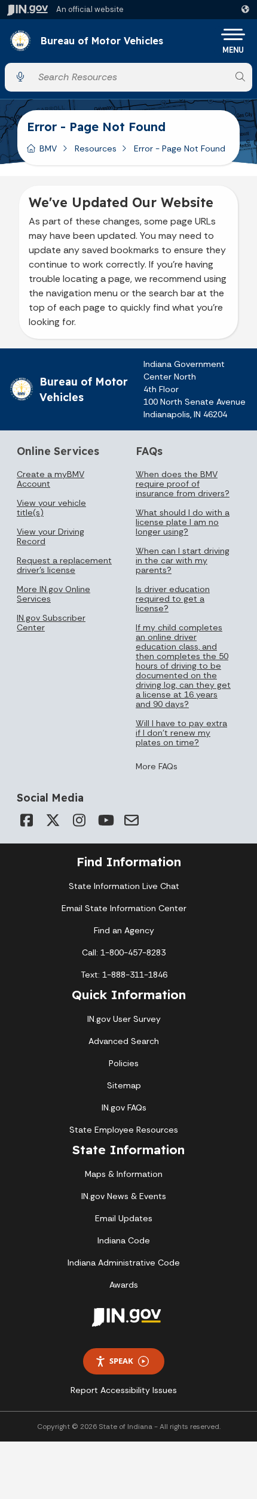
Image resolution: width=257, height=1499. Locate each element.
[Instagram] (78, 820)
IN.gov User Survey (124, 1019)
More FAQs (157, 766)
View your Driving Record (50, 536)
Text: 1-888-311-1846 (124, 974)
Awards (123, 1284)
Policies (124, 1063)
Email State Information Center (124, 908)
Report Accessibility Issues (124, 1390)
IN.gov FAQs (124, 1107)
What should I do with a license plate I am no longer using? (183, 522)
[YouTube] (105, 820)
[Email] (131, 820)
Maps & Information (124, 1174)
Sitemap (124, 1085)
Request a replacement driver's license (64, 565)
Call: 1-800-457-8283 (124, 952)
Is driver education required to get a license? (173, 599)
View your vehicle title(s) (51, 507)
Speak (121, 1360)
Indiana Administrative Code (124, 1262)
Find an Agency (124, 930)
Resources (96, 148)
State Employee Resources (123, 1129)
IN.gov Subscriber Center (51, 622)
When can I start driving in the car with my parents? (183, 560)
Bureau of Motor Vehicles (102, 41)
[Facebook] (26, 820)
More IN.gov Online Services (53, 594)
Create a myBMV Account (50, 479)
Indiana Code (123, 1240)
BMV (48, 148)
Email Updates (123, 1218)
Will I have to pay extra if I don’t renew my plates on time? (181, 733)
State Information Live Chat (124, 886)
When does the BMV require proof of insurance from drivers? (183, 484)
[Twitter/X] (52, 820)
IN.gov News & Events (123, 1196)
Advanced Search (123, 1041)
